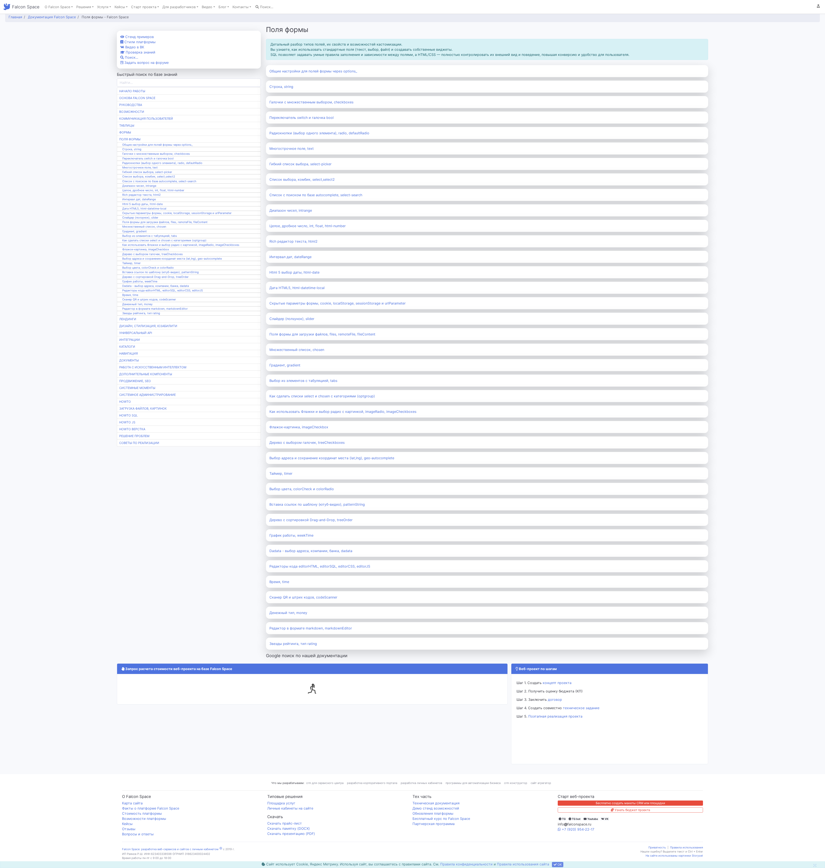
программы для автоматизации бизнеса (473, 783)
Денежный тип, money (288, 613)
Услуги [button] (102, 7)
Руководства (130, 105)
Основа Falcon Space (137, 98)
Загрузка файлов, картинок (143, 408)
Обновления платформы (432, 813)
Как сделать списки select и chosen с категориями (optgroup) (322, 396)
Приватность (657, 847)
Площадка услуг (281, 803)
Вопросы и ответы (138, 834)
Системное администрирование (147, 394)
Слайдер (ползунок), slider (291, 319)
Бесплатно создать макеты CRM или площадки (630, 803)
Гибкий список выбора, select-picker (300, 164)
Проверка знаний (140, 52)
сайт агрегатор (541, 783)
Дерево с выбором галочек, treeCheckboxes (307, 442)
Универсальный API (135, 333)
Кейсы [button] (120, 7)
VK (606, 819)
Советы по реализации (139, 443)
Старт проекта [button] (143, 7)
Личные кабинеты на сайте (290, 808)
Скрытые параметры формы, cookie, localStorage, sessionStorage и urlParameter (337, 303)
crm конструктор (515, 783)
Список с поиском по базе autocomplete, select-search (315, 195)
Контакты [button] (240, 7)
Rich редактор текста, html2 (293, 241)
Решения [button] (83, 7)
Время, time (279, 582)
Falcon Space (26, 6)
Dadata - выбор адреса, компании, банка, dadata (310, 551)
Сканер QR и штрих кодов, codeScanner (303, 597)
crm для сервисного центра (325, 783)
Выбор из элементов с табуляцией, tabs (303, 380)
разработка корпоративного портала (372, 783)
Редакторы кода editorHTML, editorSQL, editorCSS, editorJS (319, 566)
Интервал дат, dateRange (290, 257)
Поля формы (130, 139)
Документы (129, 360)
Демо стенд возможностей (435, 808)
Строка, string (281, 86)
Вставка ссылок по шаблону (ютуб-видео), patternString (317, 504)
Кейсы (127, 824)
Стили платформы (139, 42)
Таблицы (126, 125)
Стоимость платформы (142, 813)
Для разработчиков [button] (179, 7)
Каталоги (127, 346)
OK (559, 864)
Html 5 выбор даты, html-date (294, 272)
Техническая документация (436, 803)
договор (555, 699)
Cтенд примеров (139, 37)
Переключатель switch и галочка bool (301, 117)
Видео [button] (207, 7)
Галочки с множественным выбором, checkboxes (311, 102)
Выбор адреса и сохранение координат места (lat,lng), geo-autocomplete (331, 458)
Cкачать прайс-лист (284, 823)
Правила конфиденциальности (466, 864)
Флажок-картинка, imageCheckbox (298, 427)
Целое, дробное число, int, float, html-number (307, 226)
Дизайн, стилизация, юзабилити (148, 326)
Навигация (128, 353)
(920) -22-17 (578, 829)
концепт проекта (557, 683)
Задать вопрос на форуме (146, 62)
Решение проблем (134, 436)
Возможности (131, 111)
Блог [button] (222, 7)
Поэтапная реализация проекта (555, 716)
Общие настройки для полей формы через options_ (313, 71)
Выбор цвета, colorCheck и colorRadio (301, 489)
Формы (125, 132)
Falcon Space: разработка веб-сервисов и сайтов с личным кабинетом (170, 849)
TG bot (576, 819)
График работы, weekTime (291, 535)
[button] (818, 6)
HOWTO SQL (128, 415)
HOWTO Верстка (132, 429)
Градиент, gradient (284, 365)
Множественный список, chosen (296, 350)
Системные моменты (137, 388)
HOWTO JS (127, 422)
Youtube (592, 819)
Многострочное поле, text (291, 148)
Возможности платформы (144, 818)
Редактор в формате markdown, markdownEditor (310, 628)
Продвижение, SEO (135, 381)
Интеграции (129, 339)
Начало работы (132, 91)
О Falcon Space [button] (57, 7)
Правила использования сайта (523, 864)
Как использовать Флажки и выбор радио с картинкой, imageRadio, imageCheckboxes (342, 411)
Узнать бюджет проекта (632, 810)
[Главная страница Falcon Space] (6, 7)
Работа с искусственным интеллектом (152, 367)
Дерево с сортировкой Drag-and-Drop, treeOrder (311, 520)
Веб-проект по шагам (537, 669)
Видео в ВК (134, 47)
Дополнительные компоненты (145, 374)
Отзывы (128, 829)
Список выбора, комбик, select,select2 (302, 179)
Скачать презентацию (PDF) (291, 833)
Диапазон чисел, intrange (290, 210)
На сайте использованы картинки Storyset (674, 855)
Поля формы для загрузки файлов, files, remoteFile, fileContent (322, 334)
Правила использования (686, 847)
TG (563, 819)
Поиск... (266, 7)
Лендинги (127, 319)
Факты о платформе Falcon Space (150, 808)
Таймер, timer (280, 473)
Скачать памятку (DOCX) (288, 828)
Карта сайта (132, 803)
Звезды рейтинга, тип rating (293, 643)
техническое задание (581, 708)
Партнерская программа (433, 824)
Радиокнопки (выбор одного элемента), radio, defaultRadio (319, 133)
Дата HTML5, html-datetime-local (297, 288)
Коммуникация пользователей (146, 118)
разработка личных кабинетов (421, 783)
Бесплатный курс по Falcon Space (441, 818)
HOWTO (125, 401)
